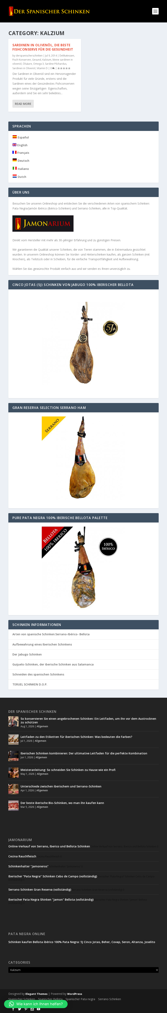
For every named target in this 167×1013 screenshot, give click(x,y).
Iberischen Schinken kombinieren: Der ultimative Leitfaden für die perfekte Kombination (84, 753)
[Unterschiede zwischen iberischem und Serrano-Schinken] (13, 789)
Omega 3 (38, 63)
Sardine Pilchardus (55, 63)
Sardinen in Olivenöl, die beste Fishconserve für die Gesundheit (42, 47)
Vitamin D (42, 68)
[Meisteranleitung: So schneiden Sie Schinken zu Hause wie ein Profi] (13, 772)
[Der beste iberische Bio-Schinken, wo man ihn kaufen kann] (13, 805)
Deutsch (23, 161)
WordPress (74, 994)
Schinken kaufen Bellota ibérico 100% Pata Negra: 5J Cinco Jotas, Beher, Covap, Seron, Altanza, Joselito (81, 942)
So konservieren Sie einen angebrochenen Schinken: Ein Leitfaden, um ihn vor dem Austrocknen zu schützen (88, 720)
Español (23, 137)
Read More (23, 104)
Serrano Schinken (109, 999)
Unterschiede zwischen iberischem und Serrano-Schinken (61, 786)
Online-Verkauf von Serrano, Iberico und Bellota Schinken (49, 846)
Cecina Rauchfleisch (22, 856)
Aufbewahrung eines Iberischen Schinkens (42, 644)
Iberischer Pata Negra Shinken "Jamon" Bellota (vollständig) (50, 899)
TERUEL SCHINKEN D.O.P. (29, 684)
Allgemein (42, 726)
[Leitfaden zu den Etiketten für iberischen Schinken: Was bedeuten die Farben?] (13, 739)
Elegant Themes (36, 994)
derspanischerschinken (29, 55)
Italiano (23, 169)
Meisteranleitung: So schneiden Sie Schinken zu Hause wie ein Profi (68, 770)
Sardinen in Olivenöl (23, 68)
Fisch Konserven (21, 59)
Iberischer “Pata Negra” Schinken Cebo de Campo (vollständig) (52, 876)
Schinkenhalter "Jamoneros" (28, 866)
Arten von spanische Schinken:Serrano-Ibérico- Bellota (51, 634)
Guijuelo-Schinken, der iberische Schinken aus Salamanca (53, 664)
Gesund (36, 59)
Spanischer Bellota (50, 999)
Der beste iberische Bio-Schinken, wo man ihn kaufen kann (62, 803)
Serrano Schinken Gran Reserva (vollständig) (39, 889)
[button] (36, 1004)
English (21, 145)
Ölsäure (27, 63)
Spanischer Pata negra (80, 999)
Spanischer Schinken (21, 999)
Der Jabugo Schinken (27, 654)
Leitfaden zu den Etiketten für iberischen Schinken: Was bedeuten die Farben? (76, 737)
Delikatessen (66, 55)
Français (22, 153)
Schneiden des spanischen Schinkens (38, 674)
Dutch (21, 177)
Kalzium (46, 59)
